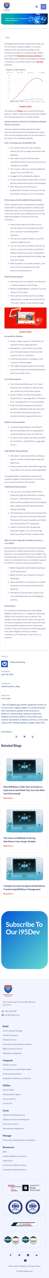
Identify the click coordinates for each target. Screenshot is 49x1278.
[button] (37, 6)
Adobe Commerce (10, 1035)
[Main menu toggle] (43, 7)
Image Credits (25, 106)
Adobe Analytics (8, 686)
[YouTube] (25, 1260)
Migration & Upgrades (12, 1053)
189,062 (39, 62)
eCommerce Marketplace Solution (17, 1044)
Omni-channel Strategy (12, 1031)
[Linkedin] (36, 1255)
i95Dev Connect (10, 1065)
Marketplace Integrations (13, 1128)
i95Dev (20, 111)
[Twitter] (19, 1255)
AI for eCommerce (11, 1124)
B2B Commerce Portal (12, 1049)
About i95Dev (9, 1090)
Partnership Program (12, 1094)
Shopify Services (10, 1040)
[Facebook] (10, 1255)
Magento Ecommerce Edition (29, 56)
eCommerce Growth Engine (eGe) (17, 1069)
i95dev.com (28, 1271)
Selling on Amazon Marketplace (16, 1119)
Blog (18, 686)
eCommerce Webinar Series (14, 1165)
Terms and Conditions (18, 1266)
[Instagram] (28, 1255)
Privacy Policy (34, 1266)
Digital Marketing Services (14, 1115)
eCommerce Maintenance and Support (19, 1140)
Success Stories (9, 1099)
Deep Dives (8, 1160)
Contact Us (7, 1103)
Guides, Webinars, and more (15, 1156)
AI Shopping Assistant (12, 1074)
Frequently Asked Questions (15, 1169)
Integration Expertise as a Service (17, 1078)
